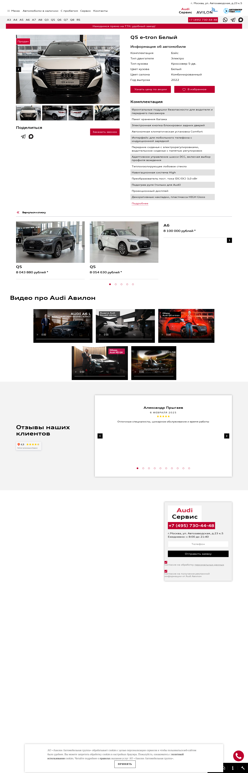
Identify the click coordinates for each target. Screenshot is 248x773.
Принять (125, 764)
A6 (28, 19)
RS (78, 19)
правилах (105, 758)
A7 (34, 19)
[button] (110, 284)
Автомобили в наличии (40, 10)
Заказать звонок (105, 132)
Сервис (85, 10)
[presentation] (18, 69)
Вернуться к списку (34, 212)
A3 (9, 19)
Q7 (66, 19)
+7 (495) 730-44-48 (203, 19)
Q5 (53, 19)
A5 (21, 19)
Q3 (47, 19)
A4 (15, 19)
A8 (40, 19)
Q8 (72, 19)
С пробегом (69, 10)
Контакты (100, 10)
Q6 (59, 19)
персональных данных (209, 564)
